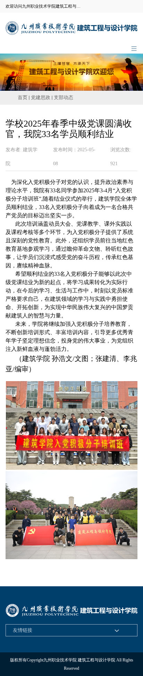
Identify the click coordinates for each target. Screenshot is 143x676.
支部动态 (63, 97)
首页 (22, 97)
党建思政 (40, 97)
